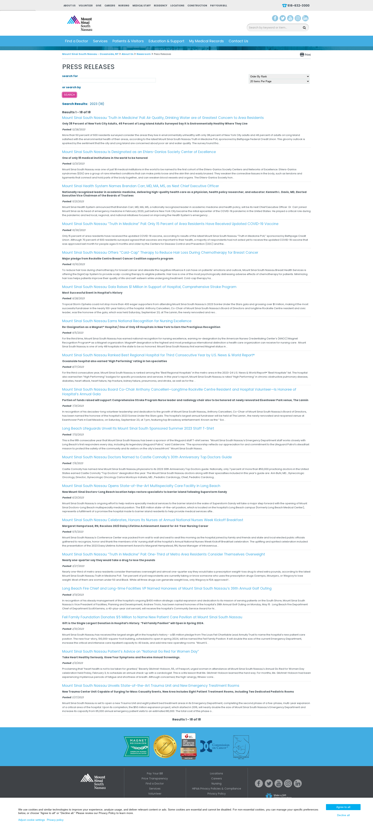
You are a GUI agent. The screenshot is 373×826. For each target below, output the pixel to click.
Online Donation (286, 799)
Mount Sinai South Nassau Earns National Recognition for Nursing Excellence (126, 321)
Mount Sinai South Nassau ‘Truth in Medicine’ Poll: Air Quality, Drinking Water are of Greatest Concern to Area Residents (163, 117)
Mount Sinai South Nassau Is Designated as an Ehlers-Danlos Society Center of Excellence (139, 152)
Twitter (282, 19)
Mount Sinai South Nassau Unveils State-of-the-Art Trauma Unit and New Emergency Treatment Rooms (150, 685)
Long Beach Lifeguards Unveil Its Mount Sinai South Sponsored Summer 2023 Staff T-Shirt (138, 428)
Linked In (298, 786)
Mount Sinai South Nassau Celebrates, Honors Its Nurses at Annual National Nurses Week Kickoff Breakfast (152, 520)
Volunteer (86, 5)
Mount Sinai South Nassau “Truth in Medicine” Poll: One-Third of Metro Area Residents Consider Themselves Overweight (163, 554)
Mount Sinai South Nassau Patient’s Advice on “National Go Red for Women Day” (130, 651)
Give (98, 5)
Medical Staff (141, 5)
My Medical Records (206, 41)
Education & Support (166, 41)
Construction (197, 5)
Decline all (343, 815)
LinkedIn (305, 19)
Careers (110, 5)
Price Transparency (155, 778)
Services (100, 41)
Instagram (297, 19)
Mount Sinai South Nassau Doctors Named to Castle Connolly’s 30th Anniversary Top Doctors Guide (147, 457)
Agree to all (343, 807)
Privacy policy (55, 819)
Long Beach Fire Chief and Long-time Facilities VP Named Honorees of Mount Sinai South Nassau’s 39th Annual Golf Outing (167, 588)
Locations (177, 5)
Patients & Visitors (128, 41)
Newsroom (144, 54)
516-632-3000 (298, 5)
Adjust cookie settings (31, 819)
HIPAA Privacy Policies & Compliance (216, 789)
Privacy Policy (216, 794)
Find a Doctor (76, 41)
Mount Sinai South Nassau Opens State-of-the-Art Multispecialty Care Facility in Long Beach (141, 485)
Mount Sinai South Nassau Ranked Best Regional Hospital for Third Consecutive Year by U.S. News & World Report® (158, 355)
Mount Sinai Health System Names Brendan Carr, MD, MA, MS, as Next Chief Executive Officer (140, 186)
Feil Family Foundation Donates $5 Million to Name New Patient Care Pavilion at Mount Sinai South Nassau (152, 617)
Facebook (275, 19)
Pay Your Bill (218, 5)
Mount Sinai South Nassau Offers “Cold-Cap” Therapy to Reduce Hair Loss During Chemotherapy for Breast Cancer (160, 252)
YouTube (291, 19)
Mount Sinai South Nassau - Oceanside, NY (90, 54)
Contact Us (238, 41)
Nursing (123, 5)
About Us (70, 5)
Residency (160, 5)
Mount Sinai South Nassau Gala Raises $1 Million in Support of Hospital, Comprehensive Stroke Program (149, 287)
